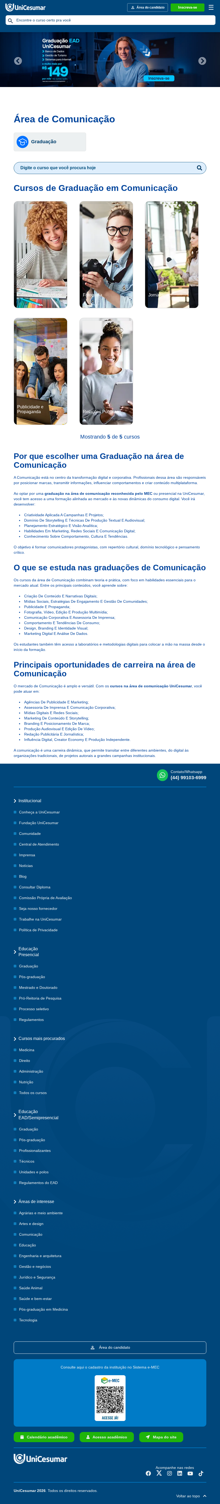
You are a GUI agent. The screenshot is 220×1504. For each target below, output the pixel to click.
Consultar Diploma (34, 887)
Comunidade (30, 833)
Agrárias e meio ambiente (41, 1213)
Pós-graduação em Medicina (43, 1309)
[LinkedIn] (179, 1473)
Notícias (26, 866)
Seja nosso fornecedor (38, 908)
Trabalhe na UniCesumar (40, 919)
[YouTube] (190, 1473)
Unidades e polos (34, 1172)
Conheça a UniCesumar (39, 812)
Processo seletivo (34, 1009)
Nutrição (26, 1082)
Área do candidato (113, 1347)
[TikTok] (201, 1473)
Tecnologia (28, 1320)
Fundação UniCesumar (38, 823)
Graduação (43, 141)
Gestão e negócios (35, 1266)
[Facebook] (148, 1473)
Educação (27, 1245)
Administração (31, 1071)
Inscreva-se (187, 7)
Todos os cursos (33, 1093)
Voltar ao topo (189, 1496)
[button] (16, 59)
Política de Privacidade (38, 930)
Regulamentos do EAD (38, 1183)
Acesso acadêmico (108, 1437)
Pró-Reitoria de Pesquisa (40, 998)
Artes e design (31, 1224)
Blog (23, 876)
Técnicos (26, 1161)
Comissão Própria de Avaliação (45, 898)
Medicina (26, 1050)
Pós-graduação (32, 977)
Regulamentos (31, 1019)
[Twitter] (159, 1473)
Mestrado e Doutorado (38, 987)
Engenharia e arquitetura (40, 1256)
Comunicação (30, 1234)
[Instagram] (169, 1473)
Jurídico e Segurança (37, 1277)
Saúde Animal (30, 1288)
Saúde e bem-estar (35, 1298)
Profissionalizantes (35, 1150)
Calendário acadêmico (46, 1437)
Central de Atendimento (39, 844)
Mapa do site (163, 1437)
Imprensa (27, 855)
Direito (24, 1060)
